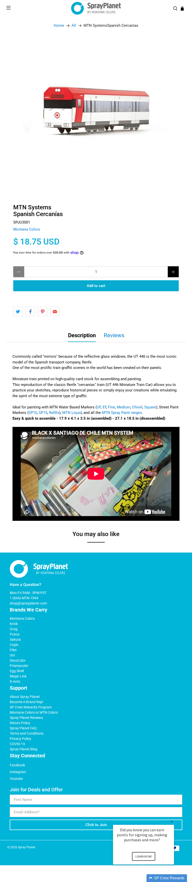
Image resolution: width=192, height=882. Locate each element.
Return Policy (20, 723)
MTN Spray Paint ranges (122, 412)
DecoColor (18, 660)
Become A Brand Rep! (26, 702)
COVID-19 (17, 744)
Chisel (137, 407)
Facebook (17, 765)
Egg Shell (17, 671)
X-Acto (15, 681)
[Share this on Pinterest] (42, 311)
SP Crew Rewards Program (31, 707)
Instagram (18, 772)
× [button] (172, 821)
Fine (111, 407)
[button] (149, 878)
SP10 (32, 412)
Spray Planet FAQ (23, 728)
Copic (14, 645)
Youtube (16, 779)
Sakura (15, 639)
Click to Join (96, 825)
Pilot (13, 650)
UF (99, 407)
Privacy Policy (20, 739)
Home (59, 25)
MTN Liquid (72, 412)
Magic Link (18, 676)
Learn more (144, 856)
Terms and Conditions (27, 733)
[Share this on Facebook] (30, 311)
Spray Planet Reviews (26, 718)
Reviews (114, 335)
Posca (15, 634)
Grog (14, 629)
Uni (12, 655)
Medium (123, 407)
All (74, 25)
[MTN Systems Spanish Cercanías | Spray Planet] (96, 114)
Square (150, 407)
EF (104, 407)
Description (82, 335)
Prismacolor (19, 666)
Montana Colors (26, 229)
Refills (54, 412)
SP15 (43, 412)
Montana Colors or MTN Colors (34, 712)
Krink (14, 624)
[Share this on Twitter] (18, 311)
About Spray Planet (25, 697)
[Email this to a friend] (55, 311)
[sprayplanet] (96, 8)
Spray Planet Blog (23, 749)
